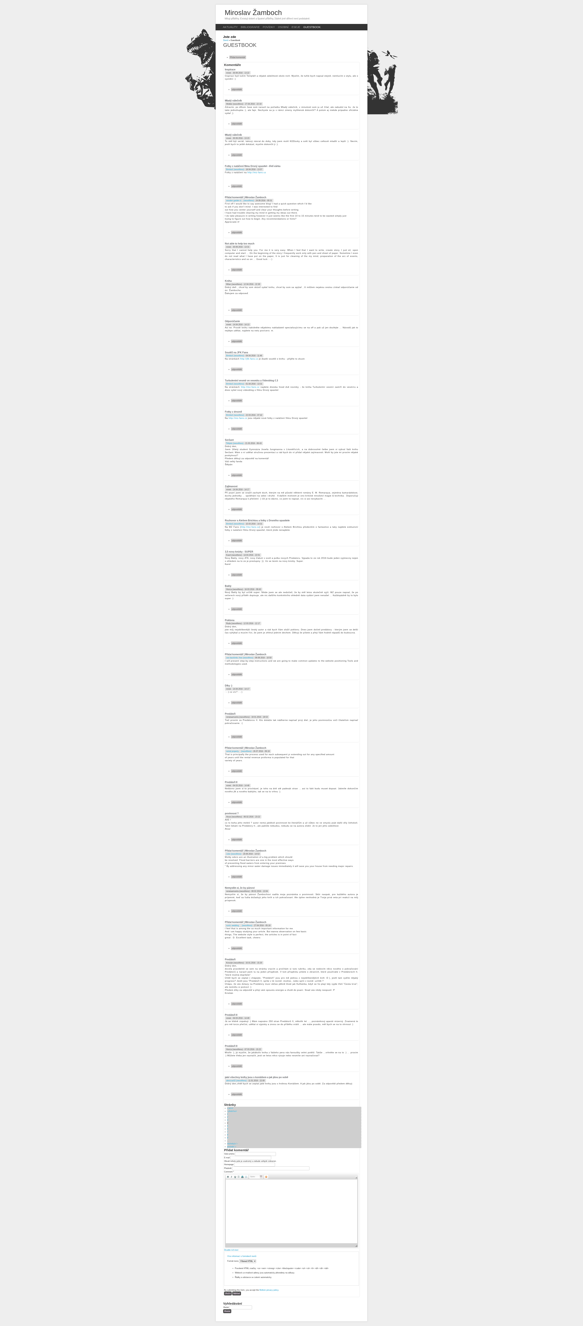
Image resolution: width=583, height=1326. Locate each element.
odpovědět (237, 89)
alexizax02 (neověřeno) (236, 1080)
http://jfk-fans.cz (249, 359)
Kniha (228, 281)
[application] (291, 1211)
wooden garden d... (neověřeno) (240, 200)
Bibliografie (250, 27)
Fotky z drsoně (233, 411)
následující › (232, 1144)
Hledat (226, 1307)
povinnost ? (232, 813)
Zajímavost (231, 486)
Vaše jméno (229, 1154)
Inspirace (230, 69)
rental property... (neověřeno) (238, 751)
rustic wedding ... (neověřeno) (239, 925)
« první (230, 1108)
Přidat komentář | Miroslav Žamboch (245, 197)
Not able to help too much (239, 243)
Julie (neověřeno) (233, 854)
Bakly (228, 586)
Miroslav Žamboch (253, 13)
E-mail (227, 1157)
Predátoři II (231, 782)
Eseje (296, 27)
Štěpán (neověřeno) (234, 443)
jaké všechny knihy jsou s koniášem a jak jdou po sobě (256, 1077)
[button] (228, 1176)
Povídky (269, 27)
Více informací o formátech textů (241, 1256)
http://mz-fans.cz (256, 172)
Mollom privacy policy (268, 1290)
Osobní (283, 27)
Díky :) (228, 685)
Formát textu (233, 1261)
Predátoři (230, 714)
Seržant (229, 440)
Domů (225, 40)
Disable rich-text (231, 1250)
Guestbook (312, 27)
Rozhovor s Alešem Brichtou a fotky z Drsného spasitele (257, 520)
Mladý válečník (233, 100)
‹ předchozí (232, 1111)
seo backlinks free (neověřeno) (239, 658)
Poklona (229, 620)
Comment (229, 1172)
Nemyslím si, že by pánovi (240, 888)
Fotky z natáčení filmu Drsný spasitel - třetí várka (252, 166)
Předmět (228, 1168)
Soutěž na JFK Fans (236, 352)
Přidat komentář (237, 57)
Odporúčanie (232, 321)
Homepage (229, 1164)
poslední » (231, 1147)
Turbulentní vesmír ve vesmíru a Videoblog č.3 (251, 380)
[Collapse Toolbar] (356, 1178)
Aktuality (230, 27)
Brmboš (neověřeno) (235, 169)
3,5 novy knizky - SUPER (239, 551)
